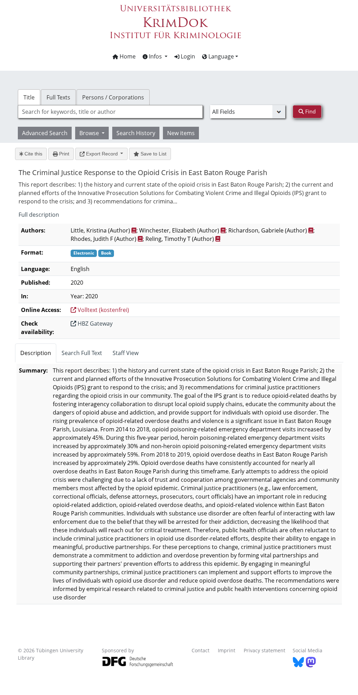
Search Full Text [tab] (82, 353)
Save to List (152, 154)
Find (310, 111)
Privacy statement (264, 650)
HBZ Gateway (94, 323)
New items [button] (181, 133)
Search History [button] (135, 133)
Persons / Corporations (113, 97)
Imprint (226, 650)
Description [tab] (35, 353)
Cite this (32, 154)
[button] (155, 56)
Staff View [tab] (125, 353)
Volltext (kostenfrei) (102, 310)
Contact (200, 650)
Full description (39, 214)
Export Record (102, 154)
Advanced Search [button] (44, 133)
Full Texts (58, 97)
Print (63, 154)
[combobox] (110, 111)
